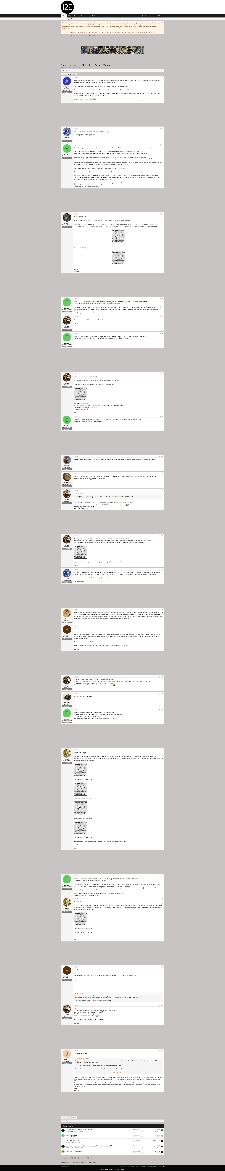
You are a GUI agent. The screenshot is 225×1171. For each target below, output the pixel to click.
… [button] (68, 74)
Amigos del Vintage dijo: (81, 1058)
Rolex (79, 1142)
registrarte (65, 28)
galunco (158, 1153)
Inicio (64, 16)
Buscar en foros (75, 19)
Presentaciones (89, 1153)
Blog (69, 16)
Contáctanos (123, 1166)
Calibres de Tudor (72, 1135)
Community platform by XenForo (112, 1169)
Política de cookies (152, 1166)
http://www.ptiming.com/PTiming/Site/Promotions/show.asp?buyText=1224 (97, 380)
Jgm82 (67, 1137)
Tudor (77, 1137)
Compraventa (85, 16)
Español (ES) (65, 1166)
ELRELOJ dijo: (78, 493)
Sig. (74, 74)
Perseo (67, 1131)
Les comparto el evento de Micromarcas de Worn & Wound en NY (89, 1146)
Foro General (80, 1131)
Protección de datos (141, 1166)
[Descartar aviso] (162, 23)
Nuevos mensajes (65, 19)
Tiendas (76, 16)
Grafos (94, 16)
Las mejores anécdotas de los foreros (79, 1130)
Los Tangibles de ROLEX (74, 1140)
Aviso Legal (131, 1166)
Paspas (158, 1147)
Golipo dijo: (78, 993)
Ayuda (159, 1166)
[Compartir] (160, 78)
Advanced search (85, 19)
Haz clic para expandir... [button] (119, 1072)
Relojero (68, 1142)
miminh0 (158, 1142)
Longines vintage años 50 (75, 1151)
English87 (157, 1131)
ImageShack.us (87, 779)
